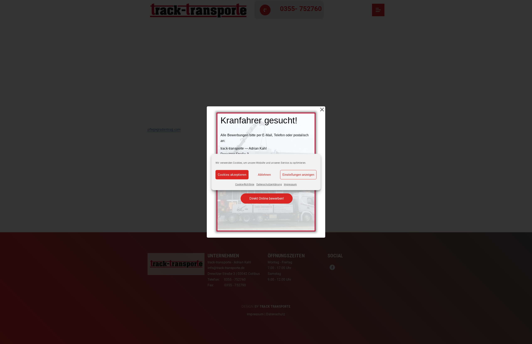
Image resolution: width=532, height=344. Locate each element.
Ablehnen (264, 175)
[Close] (322, 109)
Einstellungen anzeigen (298, 175)
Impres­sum (290, 184)
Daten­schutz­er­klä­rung (269, 184)
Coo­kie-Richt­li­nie (244, 184)
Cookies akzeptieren (232, 175)
